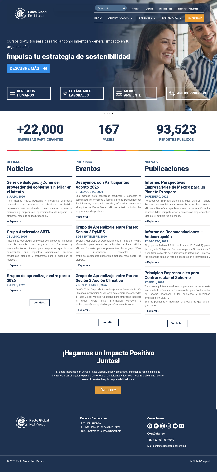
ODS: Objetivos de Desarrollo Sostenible (101, 430)
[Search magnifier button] (123, 8)
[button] (8, 55)
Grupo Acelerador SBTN (29, 232)
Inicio (98, 18)
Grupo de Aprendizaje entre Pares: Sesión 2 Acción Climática (107, 278)
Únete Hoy (195, 18)
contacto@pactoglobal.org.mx (169, 445)
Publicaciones (165, 9)
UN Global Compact (199, 461)
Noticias (135, 9)
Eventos (149, 9)
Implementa (170, 18)
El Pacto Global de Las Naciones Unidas (100, 427)
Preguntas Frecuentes (188, 9)
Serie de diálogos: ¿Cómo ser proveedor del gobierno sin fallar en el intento (39, 187)
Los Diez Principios (91, 423)
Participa (145, 18)
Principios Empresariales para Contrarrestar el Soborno (172, 275)
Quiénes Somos (118, 18)
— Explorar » (14, 221)
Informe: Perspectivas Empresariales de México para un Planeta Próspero (175, 187)
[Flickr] (181, 426)
